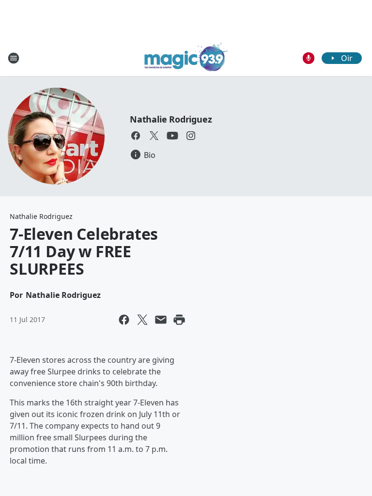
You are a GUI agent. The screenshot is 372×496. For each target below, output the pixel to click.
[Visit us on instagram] (191, 135)
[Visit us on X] (154, 135)
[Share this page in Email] (161, 319)
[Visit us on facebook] (135, 135)
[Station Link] (186, 58)
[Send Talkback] (308, 58)
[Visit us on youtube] (172, 135)
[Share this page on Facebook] (124, 319)
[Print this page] (179, 319)
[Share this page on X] (142, 319)
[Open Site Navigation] (13, 58)
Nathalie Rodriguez (171, 119)
